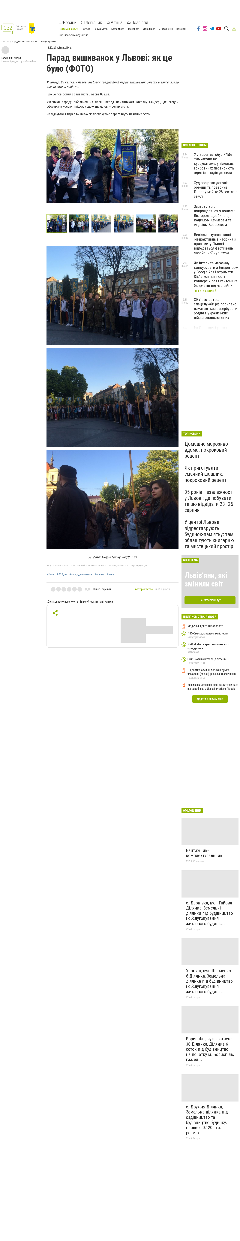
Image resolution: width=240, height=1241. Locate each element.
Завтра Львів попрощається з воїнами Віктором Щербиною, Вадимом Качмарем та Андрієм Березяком (214, 215)
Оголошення (166, 28)
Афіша (116, 22)
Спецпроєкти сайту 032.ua (73, 35)
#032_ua (62, 574)
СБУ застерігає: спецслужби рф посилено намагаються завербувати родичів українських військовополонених (215, 308)
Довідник (93, 22)
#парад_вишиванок (80, 574)
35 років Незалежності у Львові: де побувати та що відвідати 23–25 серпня (208, 501)
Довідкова (149, 28)
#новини (99, 574)
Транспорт (133, 28)
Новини (69, 22)
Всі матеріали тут (210, 600)
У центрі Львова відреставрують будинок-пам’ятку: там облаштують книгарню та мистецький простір (209, 534)
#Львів (50, 574)
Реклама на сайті (68, 28)
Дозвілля (139, 22)
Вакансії (181, 28)
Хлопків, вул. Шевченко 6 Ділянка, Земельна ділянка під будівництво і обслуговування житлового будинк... (209, 981)
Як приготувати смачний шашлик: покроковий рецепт (205, 474)
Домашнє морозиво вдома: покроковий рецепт (206, 450)
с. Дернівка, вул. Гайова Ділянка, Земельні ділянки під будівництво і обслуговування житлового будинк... (209, 913)
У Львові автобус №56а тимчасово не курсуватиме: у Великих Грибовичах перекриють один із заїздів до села (214, 163)
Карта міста (117, 28)
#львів (110, 574)
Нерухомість (101, 28)
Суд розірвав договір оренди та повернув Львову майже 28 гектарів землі (215, 190)
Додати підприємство (210, 699)
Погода (86, 28)
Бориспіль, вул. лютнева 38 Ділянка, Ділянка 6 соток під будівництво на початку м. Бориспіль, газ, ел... (210, 1049)
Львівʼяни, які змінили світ (205, 579)
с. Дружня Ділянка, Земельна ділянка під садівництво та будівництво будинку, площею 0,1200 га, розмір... (207, 1119)
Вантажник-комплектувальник (204, 853)
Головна (5, 41)
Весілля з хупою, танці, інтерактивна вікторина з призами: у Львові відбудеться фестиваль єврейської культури (215, 243)
